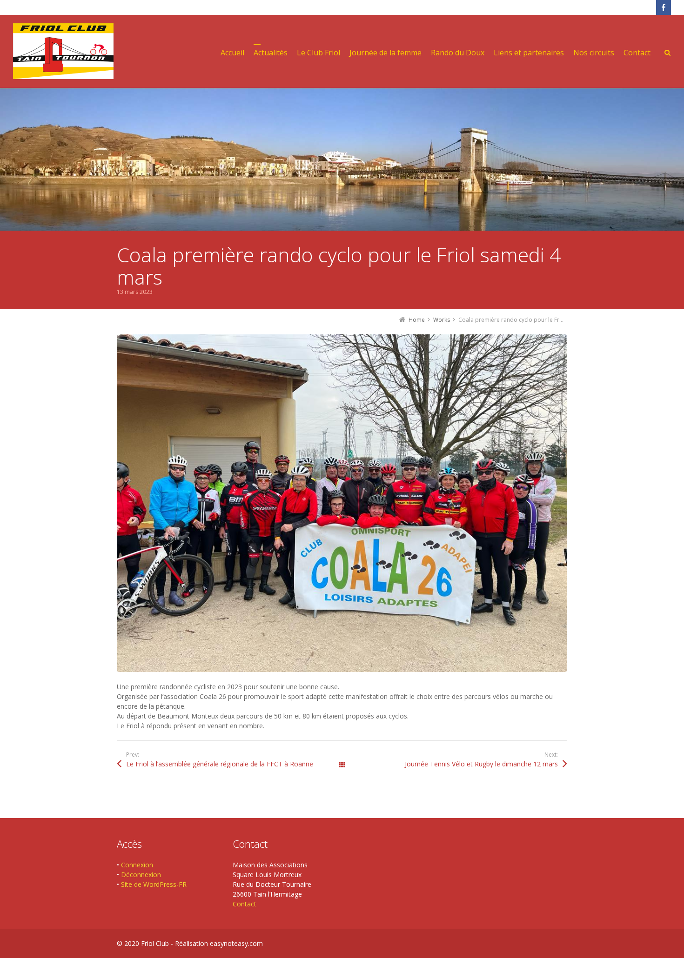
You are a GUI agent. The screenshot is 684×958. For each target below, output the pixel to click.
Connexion (137, 864)
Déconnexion (141, 874)
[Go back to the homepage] (63, 51)
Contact (244, 903)
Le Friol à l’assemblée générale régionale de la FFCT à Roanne (219, 763)
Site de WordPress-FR (154, 884)
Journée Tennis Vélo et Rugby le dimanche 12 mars (481, 763)
